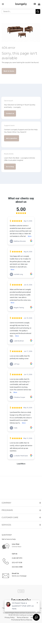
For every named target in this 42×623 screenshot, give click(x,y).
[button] (3, 4)
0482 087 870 (17, 558)
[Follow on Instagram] (22, 591)
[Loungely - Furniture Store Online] (21, 4)
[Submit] (38, 11)
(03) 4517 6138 (17, 562)
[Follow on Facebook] (19, 591)
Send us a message (19, 576)
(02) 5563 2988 (17, 567)
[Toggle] (2, 502)
